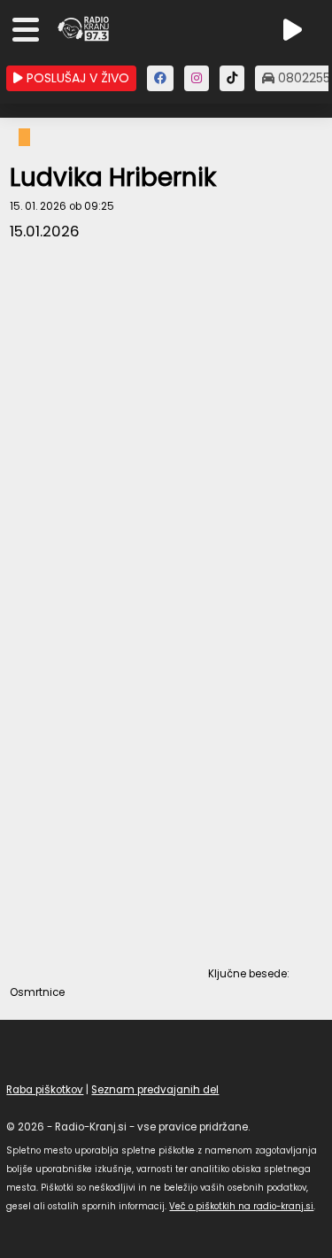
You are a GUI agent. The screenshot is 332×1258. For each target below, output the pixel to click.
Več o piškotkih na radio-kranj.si (241, 1206)
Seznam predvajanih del (155, 1090)
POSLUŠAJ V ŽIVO (76, 78)
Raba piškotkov (44, 1090)
